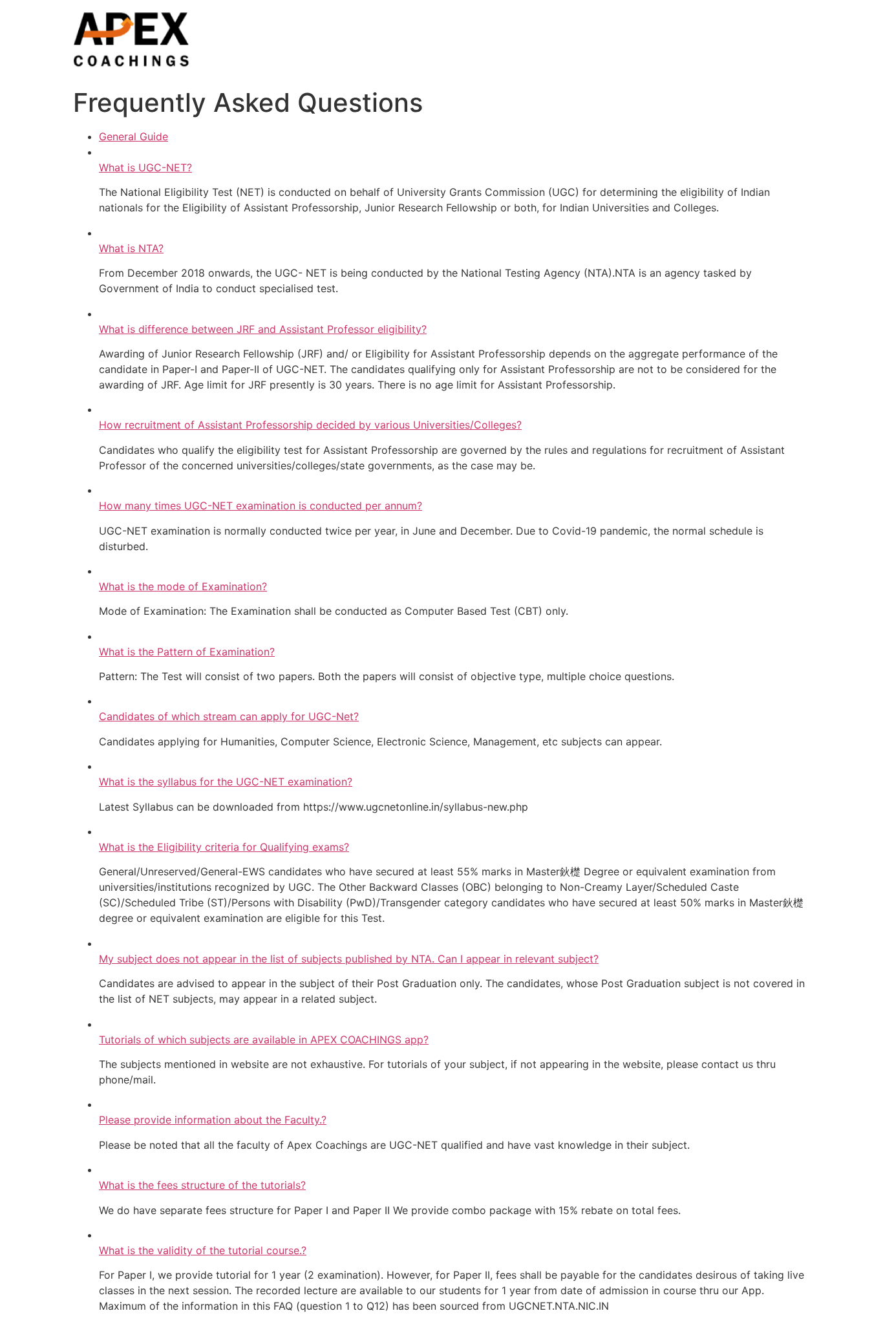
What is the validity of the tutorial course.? (202, 1250)
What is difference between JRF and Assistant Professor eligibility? (263, 329)
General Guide (133, 136)
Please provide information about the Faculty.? (212, 1119)
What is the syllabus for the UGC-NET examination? (225, 781)
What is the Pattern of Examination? (187, 651)
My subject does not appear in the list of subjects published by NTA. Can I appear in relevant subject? (349, 958)
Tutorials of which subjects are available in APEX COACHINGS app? (264, 1039)
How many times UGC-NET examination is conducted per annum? (260, 505)
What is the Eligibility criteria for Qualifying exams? (224, 846)
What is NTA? (131, 248)
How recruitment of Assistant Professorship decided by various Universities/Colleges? (310, 424)
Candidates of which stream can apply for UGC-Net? (229, 716)
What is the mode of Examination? (183, 586)
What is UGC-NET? (145, 167)
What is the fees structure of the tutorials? (202, 1185)
